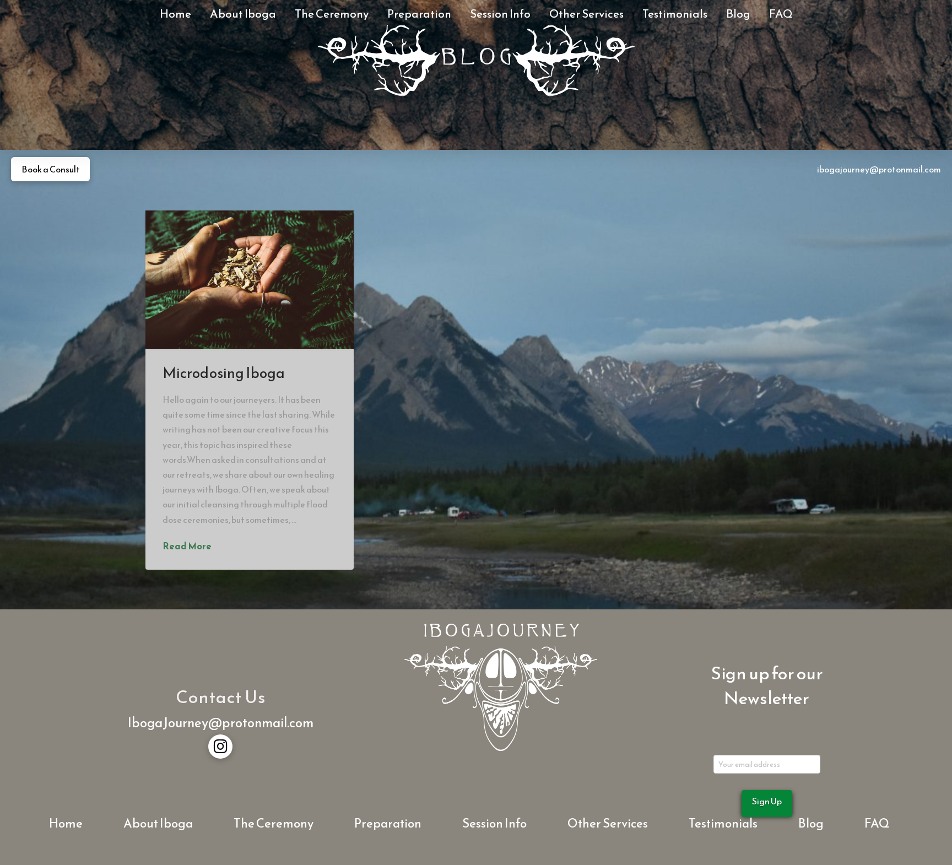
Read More (187, 546)
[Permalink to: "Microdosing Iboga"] (249, 279)
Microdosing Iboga (224, 373)
